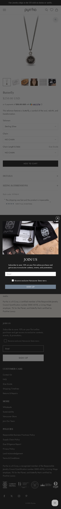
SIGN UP (31, 287)
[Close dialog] (57, 218)
